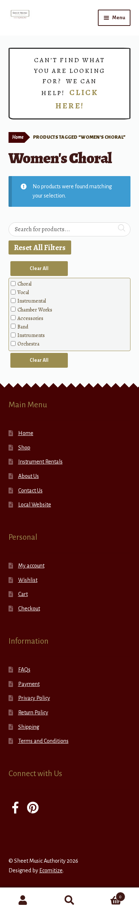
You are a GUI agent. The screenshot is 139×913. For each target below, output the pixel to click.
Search (69, 900)
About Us (28, 476)
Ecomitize (51, 870)
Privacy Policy (34, 698)
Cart (23, 594)
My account (31, 566)
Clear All (39, 268)
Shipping (28, 727)
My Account (23, 900)
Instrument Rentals (40, 462)
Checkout (29, 609)
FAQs (24, 670)
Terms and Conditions (43, 741)
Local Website (34, 505)
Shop (24, 448)
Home (17, 137)
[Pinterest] (32, 808)
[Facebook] (15, 808)
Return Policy (33, 712)
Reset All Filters (40, 247)
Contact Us (30, 490)
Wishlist (27, 580)
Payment (29, 684)
